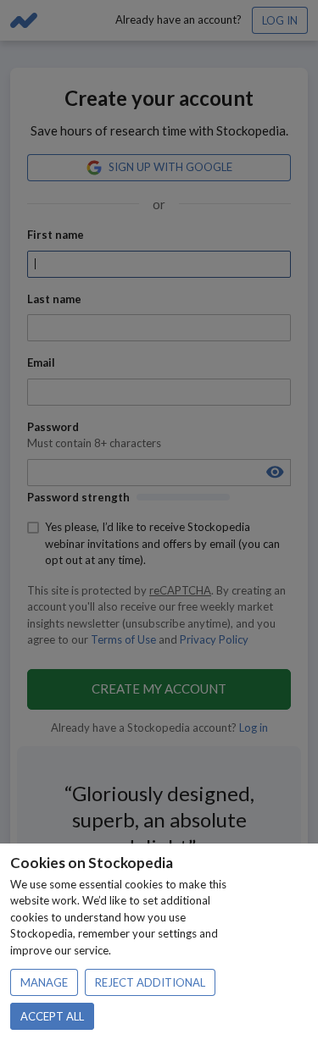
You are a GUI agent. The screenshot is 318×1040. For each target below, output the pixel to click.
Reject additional (150, 982)
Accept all (52, 1016)
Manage (44, 982)
